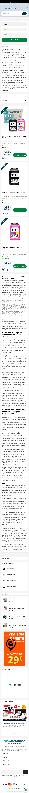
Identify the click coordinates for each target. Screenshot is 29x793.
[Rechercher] (24, 13)
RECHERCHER (14, 39)
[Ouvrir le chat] (25, 789)
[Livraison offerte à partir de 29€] (14, 648)
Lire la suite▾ (5, 90)
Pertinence (14, 100)
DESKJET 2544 (5, 558)
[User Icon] (24, 8)
